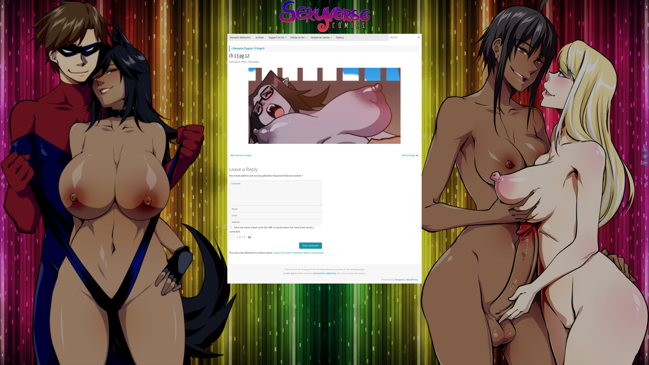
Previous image (242, 155)
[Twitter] (645, 156)
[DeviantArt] (645, 163)
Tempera (399, 279)
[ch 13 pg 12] (324, 106)
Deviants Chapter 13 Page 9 (247, 48)
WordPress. (412, 279)
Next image (408, 155)
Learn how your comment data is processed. (299, 252)
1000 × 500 (246, 61)
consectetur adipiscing (324, 273)
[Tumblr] (645, 150)
